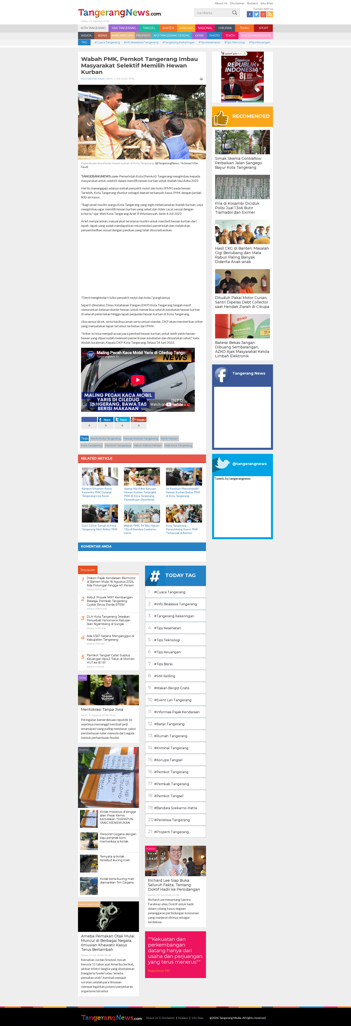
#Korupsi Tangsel (165, 759)
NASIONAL (205, 28)
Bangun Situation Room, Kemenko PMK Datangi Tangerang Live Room (97, 492)
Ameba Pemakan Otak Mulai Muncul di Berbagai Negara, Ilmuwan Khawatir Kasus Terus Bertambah (107, 943)
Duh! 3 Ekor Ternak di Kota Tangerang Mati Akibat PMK (100, 527)
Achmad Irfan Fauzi (92, 78)
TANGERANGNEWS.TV (256, 35)
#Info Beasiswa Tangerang (141, 42)
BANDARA (186, 28)
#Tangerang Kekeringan (178, 42)
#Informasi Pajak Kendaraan (174, 711)
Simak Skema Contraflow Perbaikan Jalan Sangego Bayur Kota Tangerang (238, 163)
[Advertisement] (142, 263)
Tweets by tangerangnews (232, 478)
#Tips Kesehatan (209, 42)
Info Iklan (267, 3)
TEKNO (244, 28)
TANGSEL (149, 28)
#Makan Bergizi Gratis (168, 687)
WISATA (86, 35)
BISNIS (102, 35)
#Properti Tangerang (168, 831)
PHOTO (214, 35)
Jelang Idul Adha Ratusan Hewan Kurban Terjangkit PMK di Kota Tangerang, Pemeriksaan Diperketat (140, 494)
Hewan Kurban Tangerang (141, 438)
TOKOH (230, 35)
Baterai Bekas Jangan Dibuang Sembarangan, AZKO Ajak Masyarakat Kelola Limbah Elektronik (242, 349)
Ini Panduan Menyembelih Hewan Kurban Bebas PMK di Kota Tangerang (183, 492)
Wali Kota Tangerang (178, 445)
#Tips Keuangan (259, 42)
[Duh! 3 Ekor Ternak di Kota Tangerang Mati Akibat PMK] (100, 513)
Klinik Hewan (169, 438)
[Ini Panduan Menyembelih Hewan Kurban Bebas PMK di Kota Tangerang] (184, 476)
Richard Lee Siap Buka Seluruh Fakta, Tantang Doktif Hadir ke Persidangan (174, 885)
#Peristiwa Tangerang (169, 819)
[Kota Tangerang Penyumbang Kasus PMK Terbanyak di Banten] (184, 513)
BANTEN (168, 28)
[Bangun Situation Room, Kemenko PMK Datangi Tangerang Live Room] (100, 476)
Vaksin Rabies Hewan (148, 445)
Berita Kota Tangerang (106, 438)
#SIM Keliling (161, 675)
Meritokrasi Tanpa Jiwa (102, 709)
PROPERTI (143, 35)
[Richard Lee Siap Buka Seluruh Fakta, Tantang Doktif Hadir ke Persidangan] (175, 860)
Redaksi (252, 3)
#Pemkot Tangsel (165, 795)
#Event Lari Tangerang (170, 699)
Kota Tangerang (91, 445)
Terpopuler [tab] (87, 570)
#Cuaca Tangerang (107, 42)
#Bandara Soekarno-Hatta (172, 807)
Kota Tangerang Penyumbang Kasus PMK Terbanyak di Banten (182, 529)
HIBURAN (225, 28)
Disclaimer (237, 3)
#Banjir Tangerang (166, 723)
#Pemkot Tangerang (168, 771)
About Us (221, 3)
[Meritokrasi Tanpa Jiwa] (108, 689)
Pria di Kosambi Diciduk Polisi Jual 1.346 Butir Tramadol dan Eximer (237, 208)
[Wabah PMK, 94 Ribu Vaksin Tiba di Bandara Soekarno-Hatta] (142, 513)
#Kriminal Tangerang (168, 747)
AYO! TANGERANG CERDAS (171, 35)
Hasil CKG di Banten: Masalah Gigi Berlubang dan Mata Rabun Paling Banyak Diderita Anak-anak (242, 255)
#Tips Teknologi (234, 42)
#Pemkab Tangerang (168, 783)
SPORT (263, 28)
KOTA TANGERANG (93, 28)
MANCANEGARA (123, 35)
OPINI (199, 35)
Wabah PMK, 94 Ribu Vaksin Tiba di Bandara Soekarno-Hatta (141, 529)
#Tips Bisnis (160, 663)
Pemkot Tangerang (118, 445)
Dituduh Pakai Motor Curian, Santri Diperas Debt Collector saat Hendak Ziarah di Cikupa (242, 302)
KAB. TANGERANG (124, 28)
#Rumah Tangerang (167, 735)
